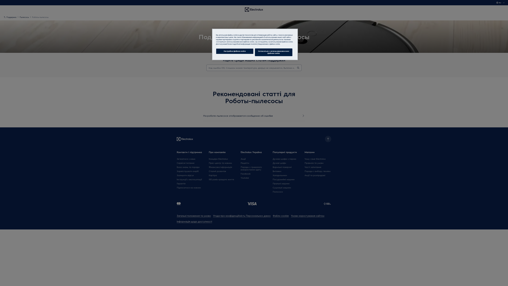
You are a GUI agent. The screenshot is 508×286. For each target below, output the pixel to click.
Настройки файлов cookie (235, 51)
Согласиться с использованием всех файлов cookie (273, 52)
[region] (255, 44)
